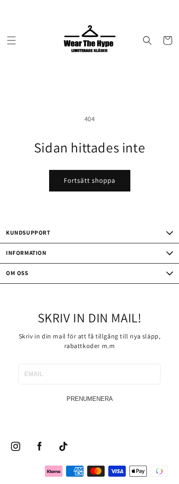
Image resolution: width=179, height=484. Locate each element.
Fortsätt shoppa (90, 180)
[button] (11, 40)
